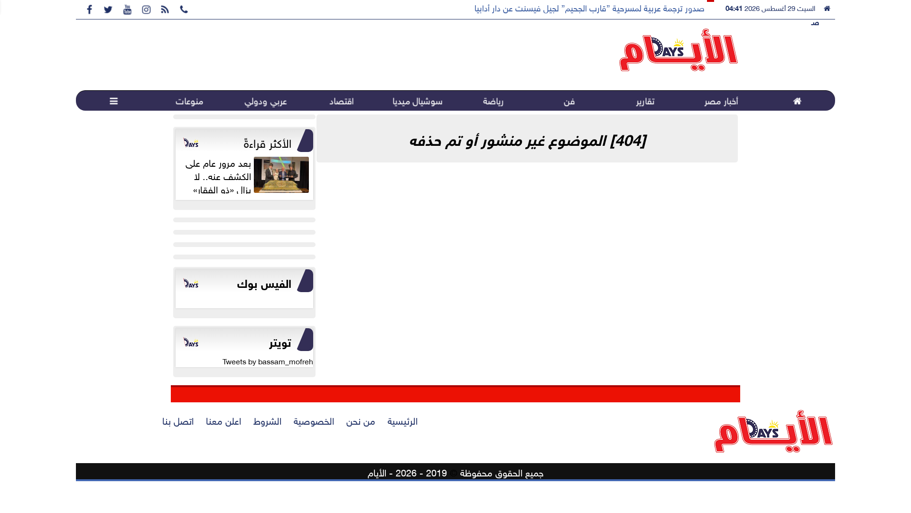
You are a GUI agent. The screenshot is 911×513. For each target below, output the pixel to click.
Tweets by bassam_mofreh (268, 360)
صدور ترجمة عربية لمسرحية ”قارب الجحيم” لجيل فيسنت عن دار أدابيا (589, 7)
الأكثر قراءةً (267, 141)
